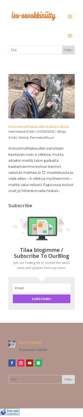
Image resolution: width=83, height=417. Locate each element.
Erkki (30, 132)
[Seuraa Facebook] (11, 363)
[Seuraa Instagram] (20, 363)
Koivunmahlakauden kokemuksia (38, 127)
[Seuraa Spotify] (38, 363)
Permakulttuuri (42, 138)
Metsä (23, 138)
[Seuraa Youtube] (29, 363)
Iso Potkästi (31, 342)
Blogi (61, 132)
